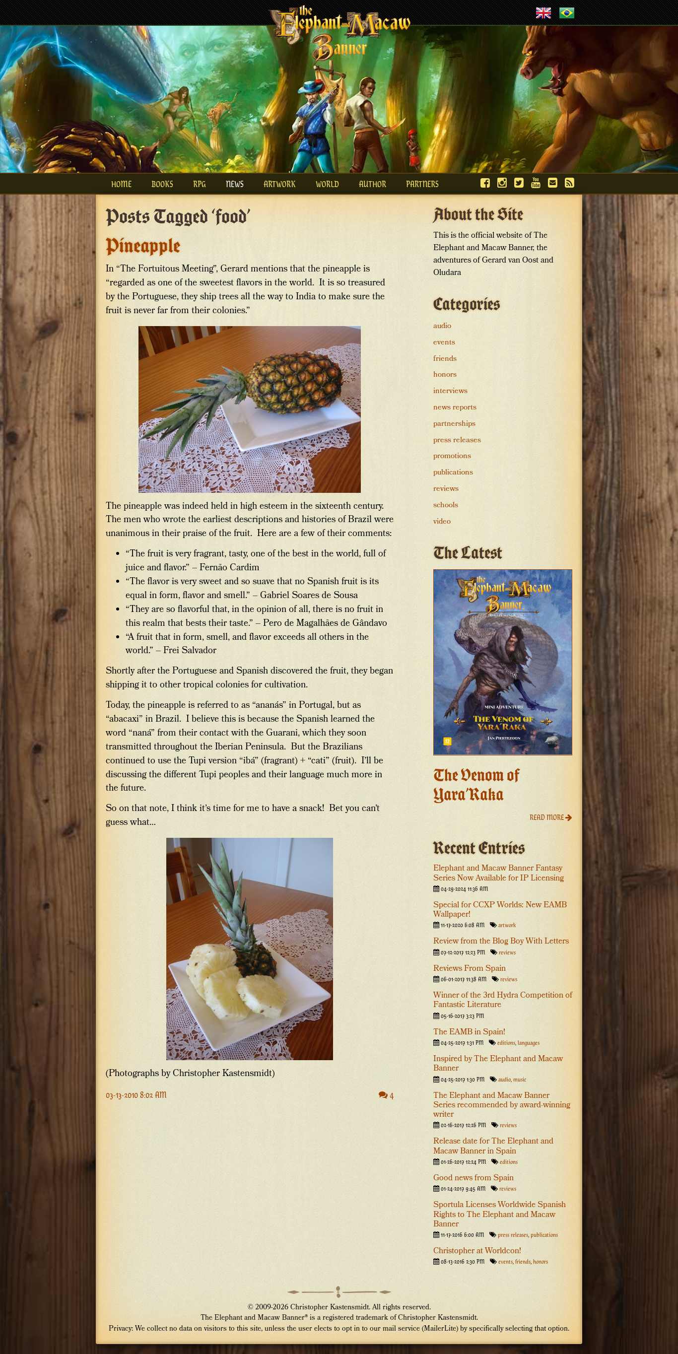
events (444, 343)
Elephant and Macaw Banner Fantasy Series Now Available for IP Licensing (498, 873)
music (519, 1079)
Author (372, 184)
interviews (450, 392)
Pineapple (143, 245)
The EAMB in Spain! (469, 1032)
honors (445, 375)
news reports (454, 408)
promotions (452, 457)
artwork (507, 924)
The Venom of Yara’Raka (476, 784)
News (235, 184)
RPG (199, 184)
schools (445, 506)
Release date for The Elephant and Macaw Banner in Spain (493, 1146)
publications (453, 473)
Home (121, 184)
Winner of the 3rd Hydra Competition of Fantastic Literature (502, 1000)
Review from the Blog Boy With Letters (501, 941)
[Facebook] (485, 182)
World (327, 184)
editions (506, 1042)
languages (529, 1042)
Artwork (280, 184)
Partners (422, 184)
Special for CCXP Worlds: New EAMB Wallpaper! (500, 910)
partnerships (454, 424)
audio (442, 327)
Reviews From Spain (469, 969)
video (442, 522)
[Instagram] (502, 182)
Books (162, 184)
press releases (457, 441)
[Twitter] (519, 182)
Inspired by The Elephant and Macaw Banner (498, 1064)
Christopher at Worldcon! (477, 1251)
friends (445, 359)
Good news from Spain (473, 1178)
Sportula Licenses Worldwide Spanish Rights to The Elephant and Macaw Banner (499, 1215)
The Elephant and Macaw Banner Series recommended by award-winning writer (501, 1105)
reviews (446, 489)
